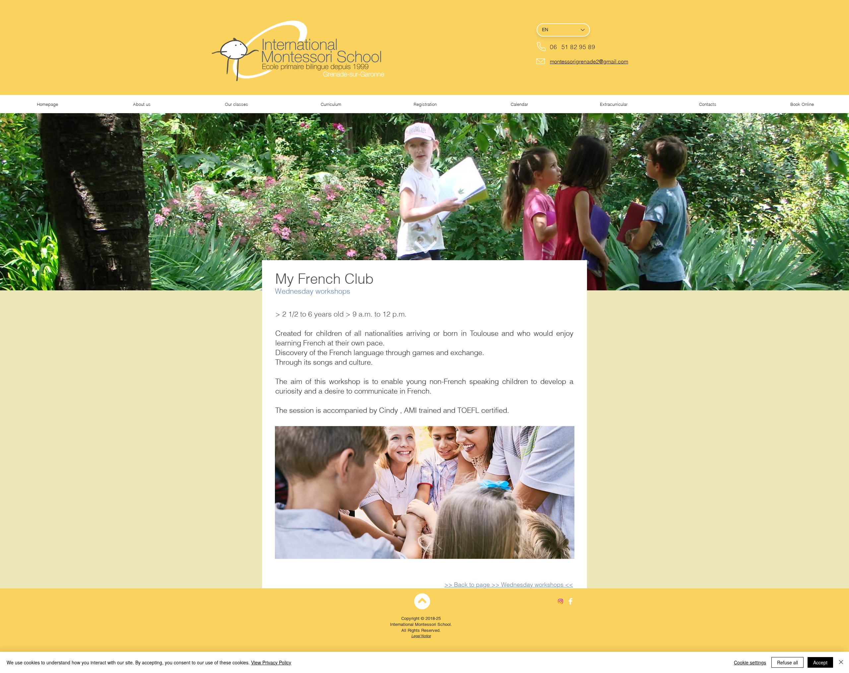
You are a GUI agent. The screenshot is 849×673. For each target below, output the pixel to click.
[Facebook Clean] (570, 601)
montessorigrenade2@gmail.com (589, 61)
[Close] (841, 662)
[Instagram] (560, 601)
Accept (820, 662)
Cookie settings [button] (750, 662)
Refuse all (787, 662)
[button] (142, 104)
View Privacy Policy (271, 662)
